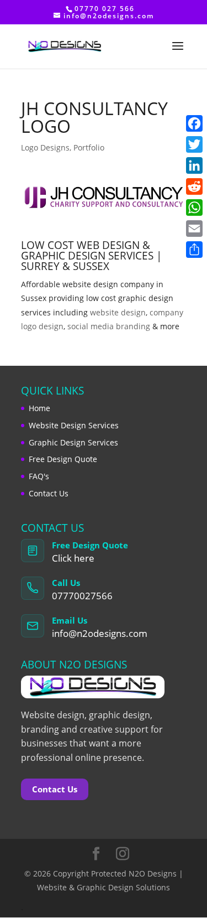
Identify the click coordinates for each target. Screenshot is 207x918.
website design (118, 312)
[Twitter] (194, 144)
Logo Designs (45, 147)
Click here (73, 558)
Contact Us (48, 493)
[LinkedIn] (194, 165)
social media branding (108, 326)
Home (39, 408)
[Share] (194, 249)
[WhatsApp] (194, 207)
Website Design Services (74, 425)
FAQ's (39, 476)
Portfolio (88, 147)
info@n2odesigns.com (99, 633)
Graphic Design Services (73, 442)
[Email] (194, 228)
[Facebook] (194, 123)
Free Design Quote (63, 459)
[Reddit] (194, 186)
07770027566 (82, 595)
